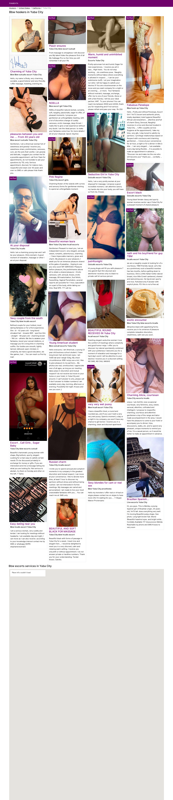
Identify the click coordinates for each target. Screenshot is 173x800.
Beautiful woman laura (62, 241)
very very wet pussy (100, 404)
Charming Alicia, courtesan (143, 395)
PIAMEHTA (13, 3)
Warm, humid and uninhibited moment (105, 56)
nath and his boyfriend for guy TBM (145, 255)
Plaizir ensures (57, 45)
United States (24, 8)
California (36, 8)
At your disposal (19, 245)
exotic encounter (137, 319)
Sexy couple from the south (26, 318)
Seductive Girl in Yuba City (103, 174)
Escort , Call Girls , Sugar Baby (25, 444)
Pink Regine (56, 176)
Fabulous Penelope (138, 104)
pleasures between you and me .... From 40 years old (26, 135)
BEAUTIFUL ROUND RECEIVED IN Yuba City (101, 332)
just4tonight (95, 261)
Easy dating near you (22, 523)
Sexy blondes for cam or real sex (105, 484)
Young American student (63, 342)
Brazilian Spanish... (138, 499)
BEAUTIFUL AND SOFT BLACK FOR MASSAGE (62, 530)
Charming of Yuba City (23, 71)
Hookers (12, 8)
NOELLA (54, 102)
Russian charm (57, 461)
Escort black (134, 192)
